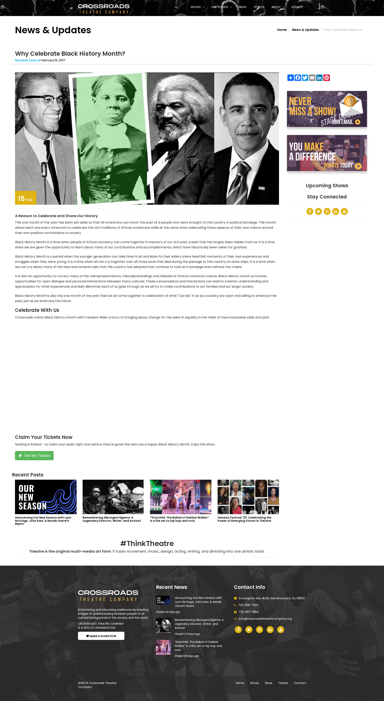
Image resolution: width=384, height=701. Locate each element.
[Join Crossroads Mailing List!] (327, 109)
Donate (297, 7)
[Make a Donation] (327, 153)
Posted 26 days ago (168, 611)
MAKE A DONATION (102, 636)
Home (282, 29)
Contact (300, 683)
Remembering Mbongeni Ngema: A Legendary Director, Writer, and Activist (199, 624)
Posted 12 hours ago (187, 634)
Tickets (258, 7)
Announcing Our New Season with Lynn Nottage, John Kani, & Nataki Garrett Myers (198, 602)
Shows (196, 7)
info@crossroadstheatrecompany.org (265, 619)
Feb (25, 198)
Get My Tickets (36, 455)
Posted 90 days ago (187, 656)
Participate (220, 7)
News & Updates (305, 29)
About (276, 7)
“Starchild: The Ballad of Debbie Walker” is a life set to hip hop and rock (198, 646)
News (242, 7)
